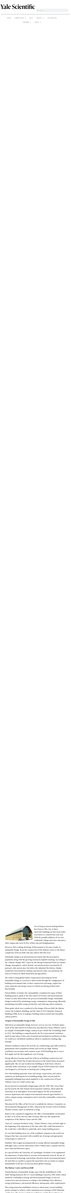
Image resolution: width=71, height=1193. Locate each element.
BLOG (31, 18)
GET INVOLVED (52, 18)
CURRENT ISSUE (19, 18)
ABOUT (37, 22)
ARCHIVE (39, 18)
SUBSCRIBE (26, 22)
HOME (9, 18)
